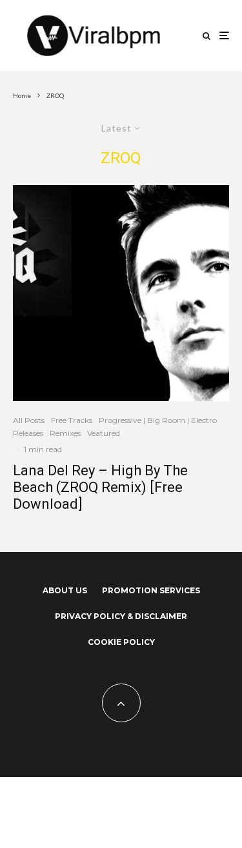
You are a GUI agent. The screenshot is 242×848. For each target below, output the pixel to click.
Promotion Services (151, 590)
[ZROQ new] (121, 293)
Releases (28, 433)
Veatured (103, 433)
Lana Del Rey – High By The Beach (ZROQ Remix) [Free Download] (100, 487)
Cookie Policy (121, 642)
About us (65, 590)
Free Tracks (71, 420)
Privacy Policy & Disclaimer (121, 616)
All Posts (29, 420)
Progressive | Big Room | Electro (158, 420)
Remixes (65, 433)
